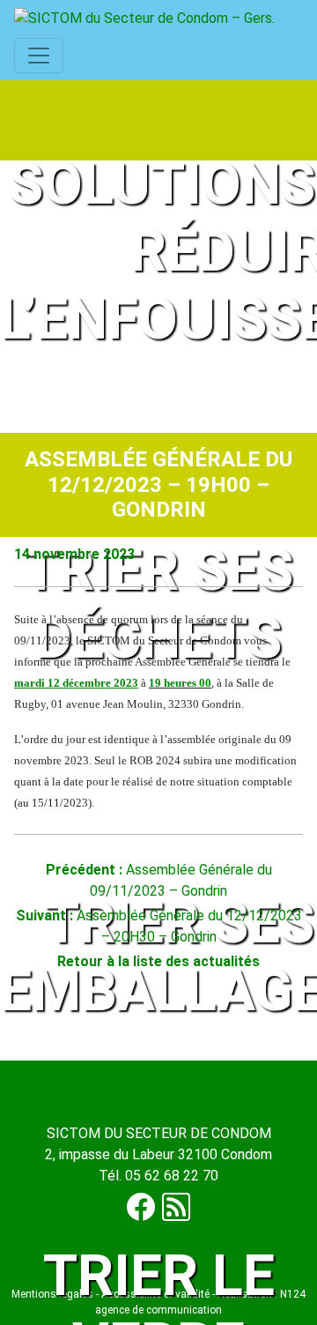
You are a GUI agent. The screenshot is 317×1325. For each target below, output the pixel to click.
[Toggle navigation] (38, 55)
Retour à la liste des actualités (158, 961)
